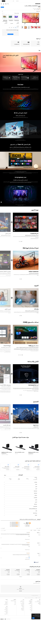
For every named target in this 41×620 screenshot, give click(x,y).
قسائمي (15, 604)
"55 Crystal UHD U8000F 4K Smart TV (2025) (16, 20)
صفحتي (15, 602)
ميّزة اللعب (35, 495)
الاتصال (36, 499)
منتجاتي (15, 603)
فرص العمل (7, 610)
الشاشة (36, 484)
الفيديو (36, 486)
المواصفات (38, 9)
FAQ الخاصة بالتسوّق (22, 603)
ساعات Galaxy (31, 602)
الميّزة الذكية (35, 493)
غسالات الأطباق (31, 607)
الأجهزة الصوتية (31, 605)
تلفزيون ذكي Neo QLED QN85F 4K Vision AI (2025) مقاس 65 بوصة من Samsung (5, 21)
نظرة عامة (36, 477)
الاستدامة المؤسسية (6, 604)
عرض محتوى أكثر (21, 576)
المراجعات (37, 528)
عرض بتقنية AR (38, 11)
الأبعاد (36, 510)
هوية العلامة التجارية (6, 609)
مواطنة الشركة (6, 603)
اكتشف (39, 604)
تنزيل (38, 574)
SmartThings (39, 603)
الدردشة (23, 607)
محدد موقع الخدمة (22, 605)
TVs (31, 604)
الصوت (36, 488)
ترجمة (29, 546)
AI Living (39, 602)
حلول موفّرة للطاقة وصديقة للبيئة (33, 508)
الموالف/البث (35, 497)
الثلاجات (31, 606)
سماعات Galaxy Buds (30, 603)
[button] (2, 11)
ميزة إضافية (35, 504)
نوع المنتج (36, 482)
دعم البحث (23, 602)
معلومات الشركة (6, 607)
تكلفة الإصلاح (23, 606)
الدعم (34, 9)
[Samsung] (38, 4)
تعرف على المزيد (38, 469)
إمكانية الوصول (35, 506)
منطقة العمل (7, 608)
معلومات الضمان (22, 604)
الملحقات (36, 515)
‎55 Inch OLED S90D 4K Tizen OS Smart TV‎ (10, 20)
